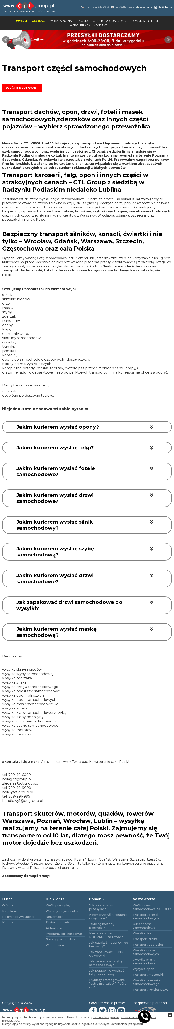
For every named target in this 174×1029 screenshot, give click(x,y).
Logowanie (146, 6)
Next (168, 39)
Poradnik (137, 20)
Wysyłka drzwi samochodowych (146, 952)
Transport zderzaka (148, 944)
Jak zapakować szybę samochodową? (105, 963)
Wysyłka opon (143, 969)
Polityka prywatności (18, 916)
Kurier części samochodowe (144, 925)
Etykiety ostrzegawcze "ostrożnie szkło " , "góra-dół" (108, 983)
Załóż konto (165, 6)
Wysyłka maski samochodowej (144, 961)
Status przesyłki (58, 922)
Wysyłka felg (142, 933)
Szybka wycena (60, 20)
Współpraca (80, 25)
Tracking (82, 20)
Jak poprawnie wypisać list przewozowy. (106, 972)
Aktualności (116, 20)
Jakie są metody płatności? (101, 925)
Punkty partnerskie (60, 939)
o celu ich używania (106, 1017)
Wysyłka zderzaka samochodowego (147, 982)
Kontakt (100, 25)
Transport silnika (145, 939)
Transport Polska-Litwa (151, 989)
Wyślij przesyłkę (30, 20)
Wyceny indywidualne (62, 911)
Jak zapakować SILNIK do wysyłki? (106, 953)
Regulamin (10, 911)
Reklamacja (54, 916)
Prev (6, 39)
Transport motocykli (148, 974)
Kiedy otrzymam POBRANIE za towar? (106, 935)
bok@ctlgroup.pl (125, 6)
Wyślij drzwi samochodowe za (152, 907)
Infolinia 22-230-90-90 (97, 6)
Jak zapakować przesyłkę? (101, 907)
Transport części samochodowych (146, 916)
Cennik (98, 20)
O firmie (154, 20)
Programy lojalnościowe (64, 933)
